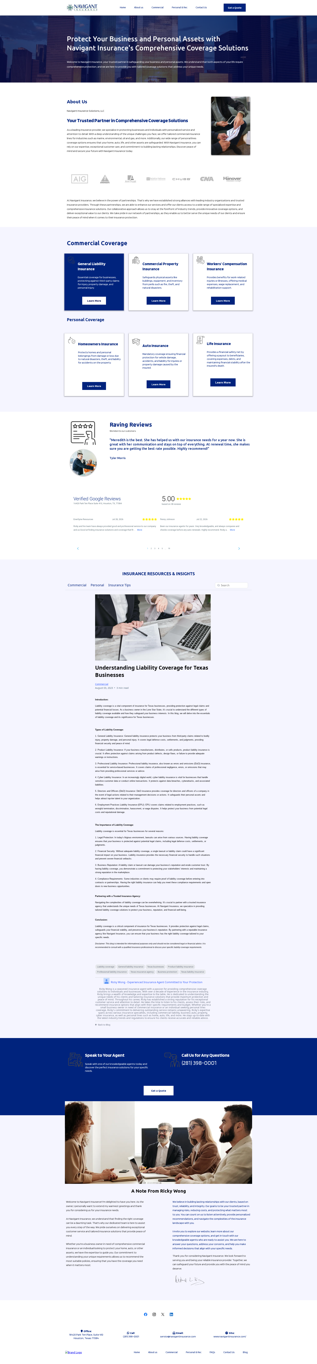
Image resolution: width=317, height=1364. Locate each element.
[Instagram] (154, 1314)
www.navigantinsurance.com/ (229, 1336)
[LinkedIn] (171, 1314)
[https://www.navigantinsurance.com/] (81, 7)
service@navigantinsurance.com (178, 1336)
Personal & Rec (179, 7)
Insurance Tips (119, 585)
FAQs (212, 1352)
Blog (245, 1352)
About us (138, 7)
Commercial (158, 7)
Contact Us (201, 7)
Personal (97, 585)
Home (123, 7)
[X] (162, 1314)
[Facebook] (145, 1314)
